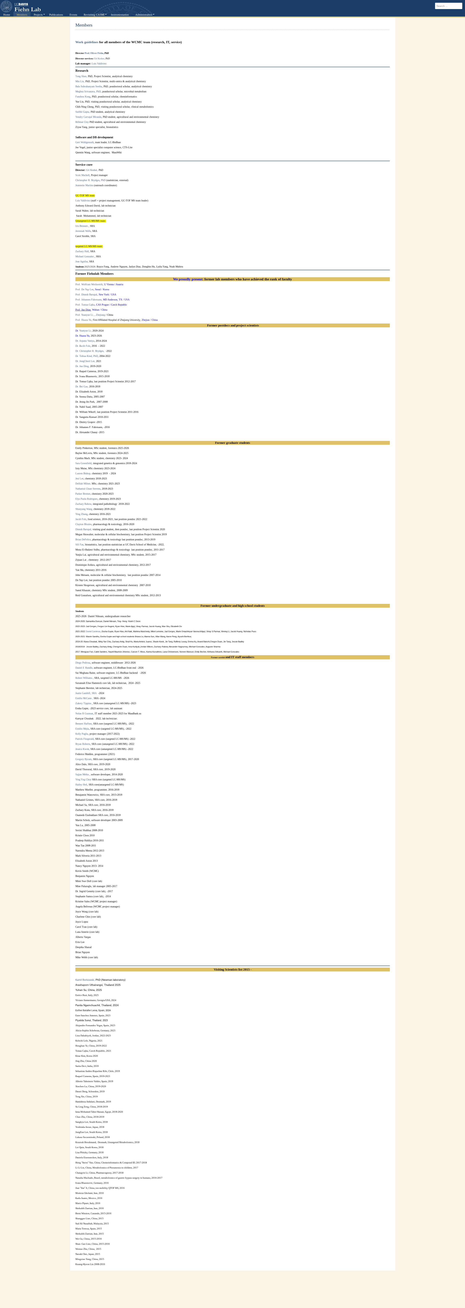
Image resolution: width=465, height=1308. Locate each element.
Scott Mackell (82, 175)
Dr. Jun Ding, (82, 366)
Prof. (87, 53)
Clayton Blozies (83, 524)
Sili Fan (79, 544)
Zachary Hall (82, 251)
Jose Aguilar (81, 261)
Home (6, 14)
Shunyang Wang (83, 509)
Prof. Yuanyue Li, (84, 315)
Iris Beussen (81, 226)
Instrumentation (120, 14)
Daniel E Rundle (83, 667)
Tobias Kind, (86, 356)
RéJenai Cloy (82, 122)
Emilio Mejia (82, 728)
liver (94, 53)
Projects (38, 14)
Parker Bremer (82, 493)
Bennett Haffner (83, 723)
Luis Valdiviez (99, 63)
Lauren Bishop (82, 473)
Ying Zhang (81, 514)
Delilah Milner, (83, 483)
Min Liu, (80, 81)
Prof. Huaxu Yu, (84, 320)
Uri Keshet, (100, 58)
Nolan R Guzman (84, 713)
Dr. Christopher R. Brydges (89, 351)
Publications (56, 14)
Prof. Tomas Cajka (85, 304)
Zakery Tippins (83, 703)
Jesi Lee (79, 478)
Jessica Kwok (82, 749)
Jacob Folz (80, 519)
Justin (82, 693)
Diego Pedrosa (82, 662)
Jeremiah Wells (83, 231)
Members (22, 14)
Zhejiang (101, 315)
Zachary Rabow (83, 504)
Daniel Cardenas (93, 631)
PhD (103, 180)
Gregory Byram (83, 759)
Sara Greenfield (83, 463)
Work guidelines (86, 42)
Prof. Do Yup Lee (84, 289)
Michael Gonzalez (84, 256)
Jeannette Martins (84, 185)
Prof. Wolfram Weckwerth (89, 284)
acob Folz (85, 346)
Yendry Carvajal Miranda (88, 117)
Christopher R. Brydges (87, 180)
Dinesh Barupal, (84, 529)
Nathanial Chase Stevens (87, 488)
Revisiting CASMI (94, 14)
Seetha (98, 86)
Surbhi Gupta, (82, 111)
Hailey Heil (81, 784)
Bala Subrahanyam (85, 86)
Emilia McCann (83, 698)
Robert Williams (84, 678)
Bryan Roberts (82, 744)
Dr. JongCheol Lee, (85, 361)
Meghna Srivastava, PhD (88, 91)
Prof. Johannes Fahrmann (88, 299)
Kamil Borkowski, (85, 979)
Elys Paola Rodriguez (86, 499)
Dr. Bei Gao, (81, 386)
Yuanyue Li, (85, 330)
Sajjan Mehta (82, 774)
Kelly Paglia (81, 733)
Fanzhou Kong (82, 96)
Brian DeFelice (83, 539)
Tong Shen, (81, 76)
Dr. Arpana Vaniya (84, 340)
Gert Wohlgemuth (84, 142)
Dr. (77, 346)
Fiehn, (100, 53)
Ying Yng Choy (83, 779)
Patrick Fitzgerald (84, 739)
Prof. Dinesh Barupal (86, 294)
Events (73, 14)
